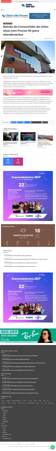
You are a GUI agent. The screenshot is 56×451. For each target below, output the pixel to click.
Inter (48, 400)
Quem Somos (32, 446)
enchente (30, 400)
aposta (3, 400)
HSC (44, 400)
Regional (5, 432)
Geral (4, 415)
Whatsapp (32, 444)
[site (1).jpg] (28, 92)
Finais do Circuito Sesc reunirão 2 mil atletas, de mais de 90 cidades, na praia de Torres (45, 144)
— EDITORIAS (5, 410)
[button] (53, 447)
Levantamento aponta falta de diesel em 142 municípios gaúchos (10, 143)
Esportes (5, 413)
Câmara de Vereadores (16, 400)
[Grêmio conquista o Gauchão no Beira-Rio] (28, 136)
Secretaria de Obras (30, 403)
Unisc (45, 403)
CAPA (3, 423)
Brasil (4, 427)
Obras (9, 403)
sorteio (37, 403)
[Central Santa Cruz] (28, 5)
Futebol (35, 400)
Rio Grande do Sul (8, 23)
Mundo (4, 430)
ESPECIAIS (4, 436)
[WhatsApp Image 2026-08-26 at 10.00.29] (28, 196)
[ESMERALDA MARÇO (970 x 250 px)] (28, 335)
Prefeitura (14, 403)
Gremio (40, 400)
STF (41, 403)
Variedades (5, 421)
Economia (24, 400)
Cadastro (49, 446)
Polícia (4, 417)
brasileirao (8, 400)
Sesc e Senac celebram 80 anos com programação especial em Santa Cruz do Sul (29, 1)
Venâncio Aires (51, 403)
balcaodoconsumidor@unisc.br (39, 113)
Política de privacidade (41, 446)
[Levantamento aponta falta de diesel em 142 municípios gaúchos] (10, 136)
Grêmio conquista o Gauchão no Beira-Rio (27, 142)
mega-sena (4, 403)
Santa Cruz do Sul (21, 403)
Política (4, 419)
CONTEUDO (4, 425)
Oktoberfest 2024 (7, 438)
